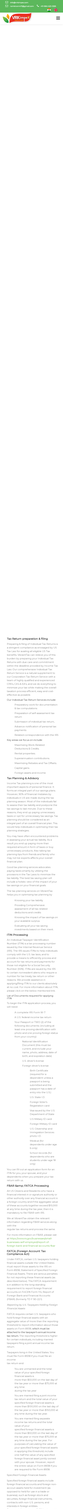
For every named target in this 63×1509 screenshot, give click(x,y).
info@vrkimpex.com (19, 2)
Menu (58, 18)
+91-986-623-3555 (48, 6)
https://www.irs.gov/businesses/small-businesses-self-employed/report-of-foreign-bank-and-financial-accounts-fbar (31, 1242)
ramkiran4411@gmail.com (22, 6)
